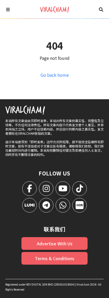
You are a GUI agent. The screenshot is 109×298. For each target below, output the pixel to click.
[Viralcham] (54, 9)
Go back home (54, 75)
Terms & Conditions (54, 258)
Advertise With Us (54, 243)
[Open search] (101, 9)
